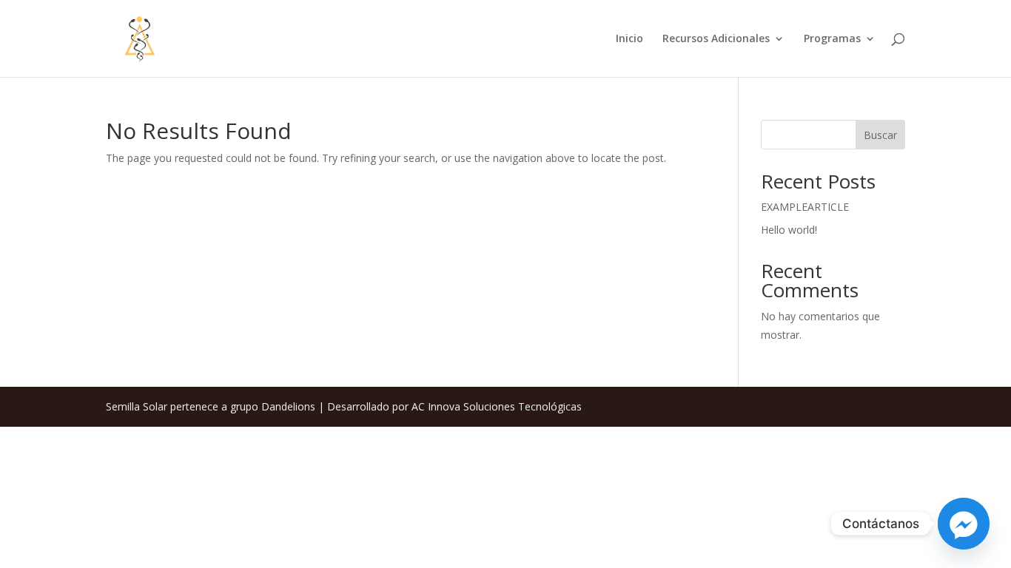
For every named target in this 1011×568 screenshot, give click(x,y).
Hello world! (789, 230)
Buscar (880, 135)
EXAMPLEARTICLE (805, 207)
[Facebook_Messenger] (964, 524)
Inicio (629, 39)
